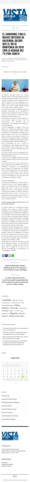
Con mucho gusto (7, 305)
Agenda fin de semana (17, 300)
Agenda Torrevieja (15, 302)
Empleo (12, 311)
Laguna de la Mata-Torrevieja (9, 399)
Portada (4, 58)
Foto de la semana (19, 311)
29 (22, 376)
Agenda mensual (6, 302)
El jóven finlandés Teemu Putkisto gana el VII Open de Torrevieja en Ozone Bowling (15, 268)
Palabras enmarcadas (16, 316)
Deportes (5, 308)
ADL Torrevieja (5, 395)
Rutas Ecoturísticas (7, 405)
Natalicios (22, 313)
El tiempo (5, 310)
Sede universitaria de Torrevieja (10, 415)
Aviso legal (4, 462)
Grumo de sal (5, 313)
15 (22, 371)
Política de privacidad (7, 464)
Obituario (5, 316)
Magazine (14, 313)
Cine (22, 303)
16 (26, 371)
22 (22, 374)
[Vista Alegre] (15, 15)
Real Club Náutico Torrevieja (9, 409)
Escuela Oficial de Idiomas (9, 419)
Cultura (17, 305)
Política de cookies (6, 466)
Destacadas (14, 308)
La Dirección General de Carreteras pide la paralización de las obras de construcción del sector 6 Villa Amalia (15, 281)
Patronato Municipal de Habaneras (11, 402)
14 (18, 371)
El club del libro (23, 308)
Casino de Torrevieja (7, 412)
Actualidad (5, 66)
